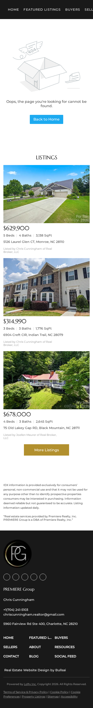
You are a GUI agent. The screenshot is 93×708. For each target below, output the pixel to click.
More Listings (46, 450)
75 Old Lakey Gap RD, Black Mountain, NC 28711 (41, 428)
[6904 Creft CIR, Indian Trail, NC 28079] (46, 287)
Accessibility (69, 696)
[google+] (43, 577)
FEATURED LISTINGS (42, 9)
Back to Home (46, 119)
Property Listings (33, 696)
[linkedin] (15, 577)
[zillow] (24, 577)
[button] (16, 637)
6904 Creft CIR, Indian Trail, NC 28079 (33, 335)
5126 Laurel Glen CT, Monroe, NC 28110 (33, 242)
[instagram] (33, 577)
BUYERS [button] (72, 9)
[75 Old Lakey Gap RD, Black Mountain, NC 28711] (46, 380)
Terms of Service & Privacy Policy (25, 692)
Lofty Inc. (30, 684)
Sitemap (53, 696)
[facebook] (6, 577)
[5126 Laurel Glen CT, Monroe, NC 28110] (46, 194)
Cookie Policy (59, 692)
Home (13, 9)
